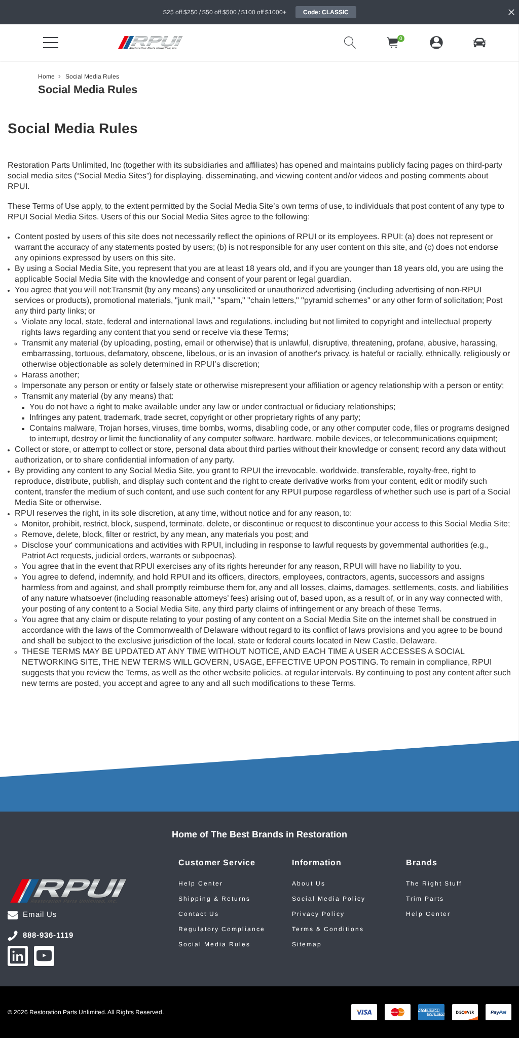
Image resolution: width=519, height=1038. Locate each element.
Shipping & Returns (214, 898)
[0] (392, 42)
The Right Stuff (434, 883)
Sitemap (307, 944)
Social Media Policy (328, 898)
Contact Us (198, 913)
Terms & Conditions (328, 929)
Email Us (40, 914)
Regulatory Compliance (221, 929)
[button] (479, 42)
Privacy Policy (318, 913)
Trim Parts (425, 898)
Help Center (200, 883)
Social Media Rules (214, 944)
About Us (308, 883)
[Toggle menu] (50, 42)
